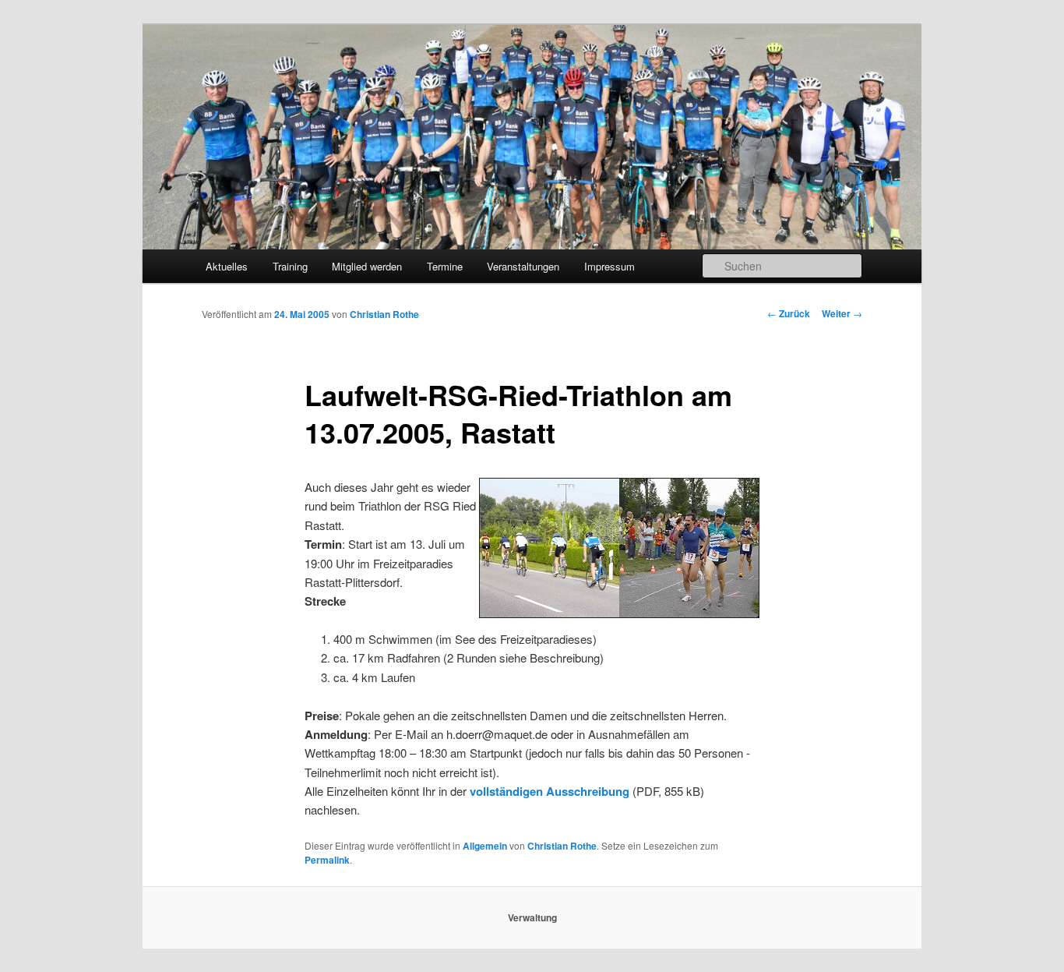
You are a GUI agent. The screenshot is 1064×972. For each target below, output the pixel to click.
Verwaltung (532, 917)
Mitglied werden (367, 266)
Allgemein (485, 846)
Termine (445, 266)
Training (290, 266)
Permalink (327, 860)
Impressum (609, 266)
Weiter (842, 313)
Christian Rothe (384, 314)
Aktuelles (227, 266)
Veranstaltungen (523, 266)
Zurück (788, 313)
